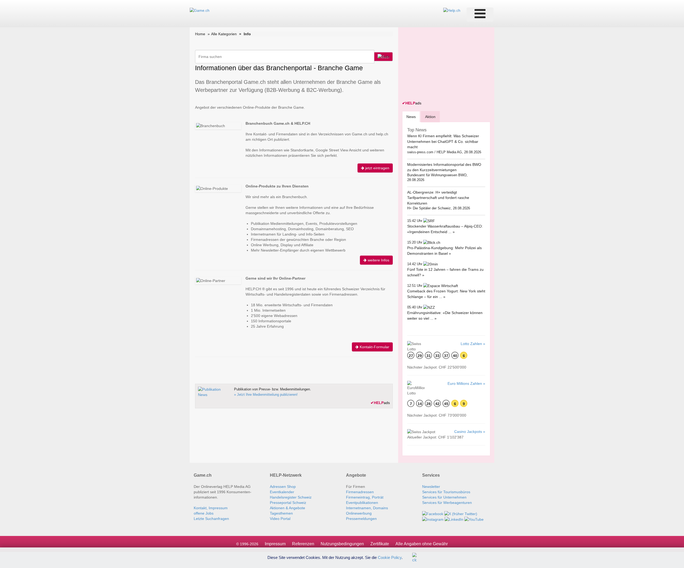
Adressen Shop (283, 486)
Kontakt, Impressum (211, 508)
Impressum (275, 544)
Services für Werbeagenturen (447, 502)
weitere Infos (378, 260)
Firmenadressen (360, 492)
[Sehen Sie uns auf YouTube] (474, 519)
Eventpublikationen (362, 502)
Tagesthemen (281, 513)
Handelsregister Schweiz (291, 497)
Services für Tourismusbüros (446, 492)
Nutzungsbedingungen (342, 544)
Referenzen (303, 544)
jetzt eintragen (376, 168)
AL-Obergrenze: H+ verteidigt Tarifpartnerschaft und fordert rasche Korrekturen (438, 197)
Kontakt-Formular (374, 347)
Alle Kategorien (224, 34)
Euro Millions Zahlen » (466, 383)
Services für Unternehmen (444, 497)
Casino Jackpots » (469, 431)
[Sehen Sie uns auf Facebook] (432, 513)
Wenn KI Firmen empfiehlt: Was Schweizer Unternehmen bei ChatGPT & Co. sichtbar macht (443, 141)
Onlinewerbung (359, 513)
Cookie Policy (390, 557)
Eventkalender (282, 492)
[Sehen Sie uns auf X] (460, 513)
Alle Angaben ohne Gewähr (421, 544)
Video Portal (280, 518)
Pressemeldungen (361, 518)
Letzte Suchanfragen (211, 518)
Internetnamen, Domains (367, 508)
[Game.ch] (199, 10)
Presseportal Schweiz (288, 502)
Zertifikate (379, 544)
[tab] (411, 116)
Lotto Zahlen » (473, 344)
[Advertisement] (442, 64)
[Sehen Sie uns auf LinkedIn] (454, 519)
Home (200, 34)
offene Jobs (203, 513)
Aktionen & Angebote (287, 508)
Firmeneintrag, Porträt (364, 497)
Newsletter (431, 486)
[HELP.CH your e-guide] (451, 10)
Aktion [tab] (430, 117)
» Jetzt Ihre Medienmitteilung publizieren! (266, 395)
